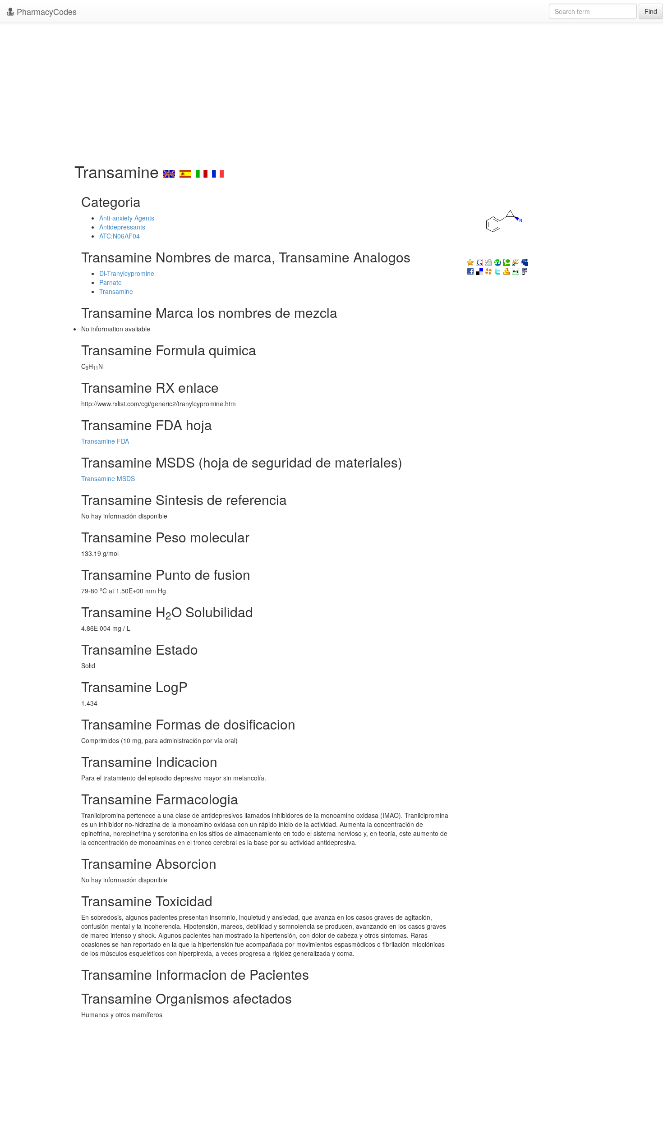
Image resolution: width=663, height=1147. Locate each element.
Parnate (110, 282)
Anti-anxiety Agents (126, 217)
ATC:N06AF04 (119, 235)
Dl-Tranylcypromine (126, 273)
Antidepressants (122, 226)
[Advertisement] (331, 90)
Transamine (116, 291)
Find (651, 11)
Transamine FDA (105, 440)
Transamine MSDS (108, 478)
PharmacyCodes (45, 11)
